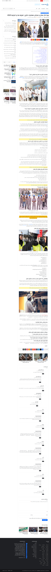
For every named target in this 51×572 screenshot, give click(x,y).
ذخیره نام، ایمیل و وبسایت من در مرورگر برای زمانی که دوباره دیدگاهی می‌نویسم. (38, 518)
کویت (41, 563)
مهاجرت (46, 11)
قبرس (47, 558)
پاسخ (43, 373)
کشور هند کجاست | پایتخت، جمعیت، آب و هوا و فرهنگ (13, 94)
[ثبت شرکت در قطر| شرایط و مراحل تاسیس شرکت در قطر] (6, 90)
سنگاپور (47, 554)
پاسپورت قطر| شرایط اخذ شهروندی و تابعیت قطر (6, 102)
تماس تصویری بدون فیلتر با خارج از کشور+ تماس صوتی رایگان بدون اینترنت (7, 73)
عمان (45, 41)
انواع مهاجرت (43, 8)
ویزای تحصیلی (34, 544)
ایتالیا (47, 550)
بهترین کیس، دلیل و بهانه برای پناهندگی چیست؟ (7, 81)
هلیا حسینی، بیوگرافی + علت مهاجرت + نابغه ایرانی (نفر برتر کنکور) (7, 66)
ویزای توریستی (30, 224)
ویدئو (45, 562)
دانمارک (43, 551)
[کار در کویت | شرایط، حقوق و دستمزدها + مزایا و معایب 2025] (43, 529)
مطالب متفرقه (34, 556)
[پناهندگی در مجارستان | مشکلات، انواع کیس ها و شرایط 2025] (33, 529)
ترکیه (47, 551)
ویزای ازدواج (34, 551)
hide (40, 47)
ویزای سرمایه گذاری (34, 547)
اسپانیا (47, 547)
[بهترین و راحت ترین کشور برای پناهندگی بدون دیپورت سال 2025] (13, 77)
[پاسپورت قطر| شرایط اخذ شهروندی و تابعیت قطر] (6, 98)
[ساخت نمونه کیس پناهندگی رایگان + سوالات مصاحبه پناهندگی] (13, 69)
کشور (39, 8)
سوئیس (47, 555)
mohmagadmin (46, 17)
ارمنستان (47, 546)
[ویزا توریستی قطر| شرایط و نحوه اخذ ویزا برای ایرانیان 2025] (23, 529)
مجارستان (46, 559)
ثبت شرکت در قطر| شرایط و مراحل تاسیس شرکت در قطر (6, 94)
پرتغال (41, 562)
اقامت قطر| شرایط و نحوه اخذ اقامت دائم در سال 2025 (36, 167)
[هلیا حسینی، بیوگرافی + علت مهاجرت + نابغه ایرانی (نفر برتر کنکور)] (13, 66)
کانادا (41, 116)
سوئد (43, 554)
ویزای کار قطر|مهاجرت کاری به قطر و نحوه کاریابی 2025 (36, 139)
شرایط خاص (34, 555)
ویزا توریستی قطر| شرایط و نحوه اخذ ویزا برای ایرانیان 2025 (23, 533)
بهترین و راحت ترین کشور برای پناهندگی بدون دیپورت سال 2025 (7, 77)
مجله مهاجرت (46, 43)
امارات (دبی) (43, 547)
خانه (47, 11)
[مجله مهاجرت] (41, 4)
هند (47, 562)
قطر (44, 558)
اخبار (36, 8)
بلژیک (40, 550)
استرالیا (43, 546)
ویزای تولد (35, 552)
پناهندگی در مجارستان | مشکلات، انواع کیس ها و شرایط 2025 (33, 0)
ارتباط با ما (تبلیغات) (4, 570)
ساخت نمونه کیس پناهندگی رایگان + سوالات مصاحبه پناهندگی (7, 69)
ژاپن (47, 563)
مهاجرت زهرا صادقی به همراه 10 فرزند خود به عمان (10, 26)
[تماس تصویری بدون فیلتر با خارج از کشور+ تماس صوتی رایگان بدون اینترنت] (13, 73)
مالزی (40, 558)
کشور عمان (46, 123)
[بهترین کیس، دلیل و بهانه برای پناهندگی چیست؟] (13, 81)
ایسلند (44, 550)
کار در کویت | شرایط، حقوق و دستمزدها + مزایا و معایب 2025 (44, 533)
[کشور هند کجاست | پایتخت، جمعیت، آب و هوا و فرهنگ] (13, 90)
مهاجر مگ (47, 8)
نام (47, 511)
